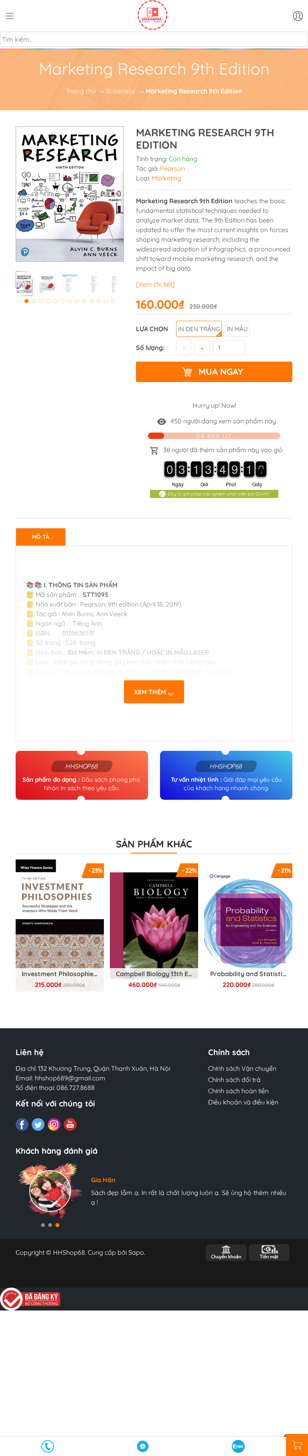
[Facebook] (22, 1124)
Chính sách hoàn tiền (238, 1091)
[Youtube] (70, 1124)
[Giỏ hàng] (297, 1445)
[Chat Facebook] (143, 1446)
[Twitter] (38, 1124)
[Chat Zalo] (238, 1446)
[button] (26, 301)
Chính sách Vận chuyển (242, 1068)
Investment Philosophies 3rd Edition (63, 974)
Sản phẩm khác (154, 844)
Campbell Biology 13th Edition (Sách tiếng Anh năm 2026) (157, 974)
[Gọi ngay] (47, 1446)
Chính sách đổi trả (234, 1080)
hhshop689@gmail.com (70, 1078)
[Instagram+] (54, 1124)
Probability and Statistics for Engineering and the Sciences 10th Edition (251, 974)
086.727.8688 (76, 1088)
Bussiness (120, 91)
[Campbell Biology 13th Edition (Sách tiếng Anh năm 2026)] (154, 925)
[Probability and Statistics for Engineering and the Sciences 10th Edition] (248, 925)
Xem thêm (151, 692)
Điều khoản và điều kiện (243, 1102)
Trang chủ (81, 91)
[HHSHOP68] (153, 15)
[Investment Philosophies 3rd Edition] (60, 925)
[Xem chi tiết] (155, 284)
